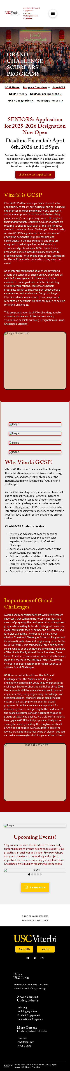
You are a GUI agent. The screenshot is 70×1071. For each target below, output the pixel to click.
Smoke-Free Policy (33, 1067)
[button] (53, 13)
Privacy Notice (20, 1065)
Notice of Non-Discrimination (38, 1065)
